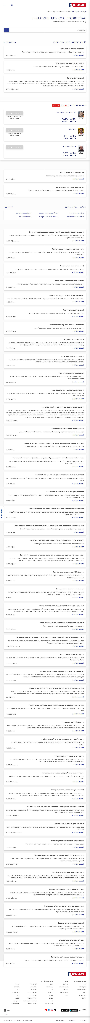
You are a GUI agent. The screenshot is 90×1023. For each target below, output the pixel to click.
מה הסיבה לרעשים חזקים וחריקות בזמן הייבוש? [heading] (68, 249)
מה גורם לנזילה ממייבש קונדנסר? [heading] (72, 356)
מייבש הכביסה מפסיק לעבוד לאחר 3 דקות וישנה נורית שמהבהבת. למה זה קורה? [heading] (56, 232)
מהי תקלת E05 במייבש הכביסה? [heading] (73, 722)
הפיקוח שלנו (82, 987)
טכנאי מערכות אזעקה (30, 1001)
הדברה (51, 995)
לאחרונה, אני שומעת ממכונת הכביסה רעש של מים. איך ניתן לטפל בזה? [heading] (60, 475)
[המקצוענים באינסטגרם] (52, 1010)
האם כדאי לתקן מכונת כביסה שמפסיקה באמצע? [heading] (67, 841)
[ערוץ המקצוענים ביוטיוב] (46, 1010)
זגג (52, 1001)
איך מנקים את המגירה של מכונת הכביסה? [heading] (69, 187)
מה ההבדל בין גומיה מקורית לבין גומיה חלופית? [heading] (68, 872)
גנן (52, 989)
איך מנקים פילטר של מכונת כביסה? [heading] (72, 173)
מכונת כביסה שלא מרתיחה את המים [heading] (71, 940)
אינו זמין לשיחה (14, 113)
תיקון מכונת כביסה (74, 11)
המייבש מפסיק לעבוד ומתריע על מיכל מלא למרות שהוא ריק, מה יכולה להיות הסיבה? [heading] (55, 807)
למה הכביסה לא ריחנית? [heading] (75, 78)
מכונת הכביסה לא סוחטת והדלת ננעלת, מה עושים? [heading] (66, 889)
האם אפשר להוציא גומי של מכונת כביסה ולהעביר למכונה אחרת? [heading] (62, 623)
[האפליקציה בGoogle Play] (74, 1010)
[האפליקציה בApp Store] (65, 1010)
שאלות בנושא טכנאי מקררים (48, 217)
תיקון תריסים (15, 1004)
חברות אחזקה (49, 1004)
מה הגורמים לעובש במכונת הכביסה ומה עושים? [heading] (68, 390)
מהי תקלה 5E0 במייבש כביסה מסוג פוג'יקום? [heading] (68, 572)
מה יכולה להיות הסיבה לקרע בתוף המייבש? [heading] (69, 756)
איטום (51, 984)
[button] (7, 1010)
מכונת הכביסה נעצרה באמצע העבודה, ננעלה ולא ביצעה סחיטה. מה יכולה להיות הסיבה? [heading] (54, 443)
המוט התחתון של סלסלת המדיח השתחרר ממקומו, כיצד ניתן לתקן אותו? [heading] (59, 855)
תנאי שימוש (72, 1020)
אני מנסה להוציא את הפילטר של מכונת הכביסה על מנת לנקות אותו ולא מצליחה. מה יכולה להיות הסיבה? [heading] (48, 458)
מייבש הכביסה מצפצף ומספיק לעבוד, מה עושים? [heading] (67, 957)
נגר (18, 989)
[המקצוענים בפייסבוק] (49, 1010)
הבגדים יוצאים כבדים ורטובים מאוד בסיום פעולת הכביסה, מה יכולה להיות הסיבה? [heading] (56, 509)
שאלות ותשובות (63, 987)
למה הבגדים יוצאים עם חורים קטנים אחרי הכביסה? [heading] (67, 325)
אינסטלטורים (49, 987)
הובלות (51, 998)
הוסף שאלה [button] (10, 42)
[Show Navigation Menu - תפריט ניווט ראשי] (5, 5)
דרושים (84, 992)
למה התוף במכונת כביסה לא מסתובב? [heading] (71, 923)
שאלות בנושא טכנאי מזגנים (75, 217)
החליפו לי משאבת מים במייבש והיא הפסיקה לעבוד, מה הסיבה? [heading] (62, 407)
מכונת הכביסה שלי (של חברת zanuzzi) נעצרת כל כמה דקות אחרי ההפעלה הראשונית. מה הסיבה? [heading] (50, 637)
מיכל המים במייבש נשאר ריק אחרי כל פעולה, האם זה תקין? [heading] (64, 906)
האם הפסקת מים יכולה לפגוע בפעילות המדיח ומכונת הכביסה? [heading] (63, 773)
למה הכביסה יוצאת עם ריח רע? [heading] (73, 310)
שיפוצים (17, 998)
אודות (84, 984)
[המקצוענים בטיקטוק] (55, 1010)
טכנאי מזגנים (32, 995)
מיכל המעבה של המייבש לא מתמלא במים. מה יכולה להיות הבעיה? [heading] (61, 606)
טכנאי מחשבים (32, 998)
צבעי (17, 995)
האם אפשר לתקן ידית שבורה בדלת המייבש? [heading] (69, 824)
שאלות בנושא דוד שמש (76, 213)
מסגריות (16, 987)
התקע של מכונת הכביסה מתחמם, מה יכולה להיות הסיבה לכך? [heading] (62, 739)
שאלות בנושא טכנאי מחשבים (48, 213)
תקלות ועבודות (64, 992)
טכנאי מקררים (32, 1004)
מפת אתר (83, 1020)
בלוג (67, 995)
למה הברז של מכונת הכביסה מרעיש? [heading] (71, 373)
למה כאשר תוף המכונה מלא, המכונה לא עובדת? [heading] (67, 790)
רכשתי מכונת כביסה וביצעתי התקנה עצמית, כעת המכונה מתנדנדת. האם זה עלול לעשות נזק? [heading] (52, 555)
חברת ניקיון (33, 984)
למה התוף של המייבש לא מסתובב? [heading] (72, 266)
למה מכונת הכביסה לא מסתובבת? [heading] (72, 49)
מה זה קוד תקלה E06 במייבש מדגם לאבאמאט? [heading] (68, 429)
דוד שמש (50, 992)
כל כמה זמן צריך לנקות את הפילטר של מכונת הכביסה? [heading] (65, 492)
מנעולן (17, 984)
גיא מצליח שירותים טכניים (66, 112)
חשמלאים (33, 987)
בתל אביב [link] (64, 105)
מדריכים (65, 989)
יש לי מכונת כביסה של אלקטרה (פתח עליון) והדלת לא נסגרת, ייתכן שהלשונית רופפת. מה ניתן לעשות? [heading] (49, 526)
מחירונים (65, 984)
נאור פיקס (72, 129)
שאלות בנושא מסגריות (23, 213)
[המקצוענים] (77, 5)
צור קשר (83, 998)
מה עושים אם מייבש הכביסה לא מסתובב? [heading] (70, 589)
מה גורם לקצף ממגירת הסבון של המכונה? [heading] (69, 63)
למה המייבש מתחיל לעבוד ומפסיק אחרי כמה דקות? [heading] (66, 295)
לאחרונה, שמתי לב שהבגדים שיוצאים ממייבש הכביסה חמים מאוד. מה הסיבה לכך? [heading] (56, 705)
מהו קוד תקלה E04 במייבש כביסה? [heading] (72, 654)
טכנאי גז (33, 989)
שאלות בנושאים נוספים (75, 207)
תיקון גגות (16, 1001)
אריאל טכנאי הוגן (69, 146)
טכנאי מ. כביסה (31, 992)
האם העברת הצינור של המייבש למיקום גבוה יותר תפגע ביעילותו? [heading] (62, 671)
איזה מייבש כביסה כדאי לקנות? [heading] (73, 339)
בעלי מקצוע (83, 11)
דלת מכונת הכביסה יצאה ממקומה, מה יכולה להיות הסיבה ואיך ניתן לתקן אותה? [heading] (57, 540)
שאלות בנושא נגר (24, 217)
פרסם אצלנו (82, 995)
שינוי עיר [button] (56, 105)
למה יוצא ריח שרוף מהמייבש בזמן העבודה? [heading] (69, 281)
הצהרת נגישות (60, 1020)
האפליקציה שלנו (81, 989)
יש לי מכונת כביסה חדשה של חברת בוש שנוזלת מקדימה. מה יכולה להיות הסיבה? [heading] (56, 688)
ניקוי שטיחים (15, 992)
